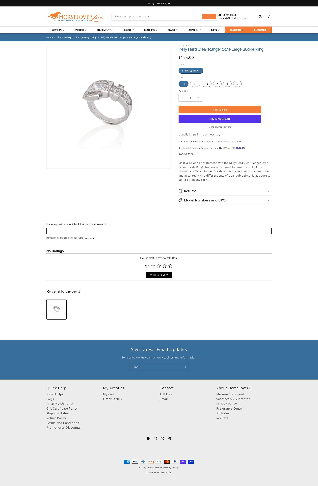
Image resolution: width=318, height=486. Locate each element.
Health (127, 30)
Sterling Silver (191, 70)
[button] (225, 190)
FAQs (50, 399)
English (79, 30)
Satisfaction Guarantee (233, 399)
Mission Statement (230, 394)
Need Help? (54, 394)
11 (195, 83)
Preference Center (229, 408)
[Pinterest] (170, 439)
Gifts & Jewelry (63, 37)
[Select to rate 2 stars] (153, 265)
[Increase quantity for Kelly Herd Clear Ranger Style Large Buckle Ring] (198, 97)
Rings (95, 37)
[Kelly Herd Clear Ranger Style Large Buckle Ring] (56, 309)
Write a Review (159, 274)
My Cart (108, 394)
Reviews (222, 418)
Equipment (103, 30)
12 (206, 83)
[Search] (209, 16)
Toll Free (166, 394)
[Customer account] (260, 16)
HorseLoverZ (153, 467)
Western (56, 30)
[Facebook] (148, 439)
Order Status (112, 399)
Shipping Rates (57, 413)
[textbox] (159, 231)
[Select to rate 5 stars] (170, 265)
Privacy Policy (226, 404)
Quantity (183, 91)
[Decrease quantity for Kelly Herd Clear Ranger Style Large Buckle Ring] (182, 97)
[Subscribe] (185, 367)
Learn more (89, 238)
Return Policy (56, 418)
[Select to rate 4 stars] (164, 265)
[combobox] (164, 16)
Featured (235, 30)
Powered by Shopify (169, 467)
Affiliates (222, 413)
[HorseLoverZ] (75, 16)
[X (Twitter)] (162, 439)
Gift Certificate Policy (62, 408)
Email (164, 399)
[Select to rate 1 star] (147, 265)
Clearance (260, 30)
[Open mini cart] (268, 16)
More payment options (220, 126)
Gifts (214, 30)
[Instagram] (155, 439)
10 (183, 83)
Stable (171, 30)
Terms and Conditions (62, 423)
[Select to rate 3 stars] (158, 265)
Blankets (149, 30)
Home (49, 37)
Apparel (193, 30)
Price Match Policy (60, 404)
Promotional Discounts (63, 427)
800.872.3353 (227, 15)
